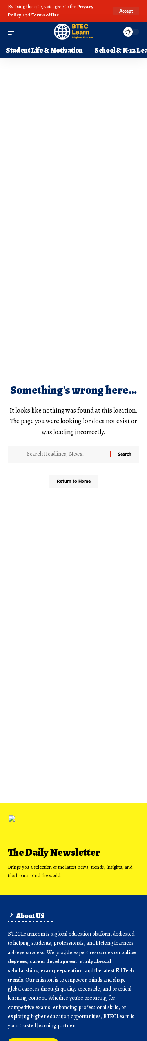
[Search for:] (65, 454)
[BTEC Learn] (73, 32)
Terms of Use (45, 14)
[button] (126, 11)
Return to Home (74, 481)
